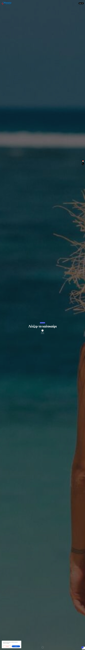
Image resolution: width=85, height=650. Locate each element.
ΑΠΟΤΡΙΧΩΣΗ (42, 322)
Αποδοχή (16, 646)
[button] (81, 3)
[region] (11, 644)
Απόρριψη (7, 646)
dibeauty (42, 332)
